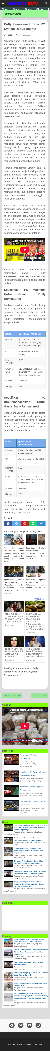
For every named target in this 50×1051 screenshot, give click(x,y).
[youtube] (29, 1025)
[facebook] (8, 523)
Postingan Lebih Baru (12, 695)
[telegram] (41, 523)
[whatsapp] (33, 523)
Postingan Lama (39, 695)
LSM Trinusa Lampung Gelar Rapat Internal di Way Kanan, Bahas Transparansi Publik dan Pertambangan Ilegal (30, 827)
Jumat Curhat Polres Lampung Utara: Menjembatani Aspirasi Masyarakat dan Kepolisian (28, 850)
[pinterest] (25, 523)
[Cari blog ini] (46, 3)
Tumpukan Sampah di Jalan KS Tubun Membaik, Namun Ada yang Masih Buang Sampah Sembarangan (29, 884)
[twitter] (16, 523)
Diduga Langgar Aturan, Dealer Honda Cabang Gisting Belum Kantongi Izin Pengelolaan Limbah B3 (31, 952)
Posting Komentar (23, 35)
